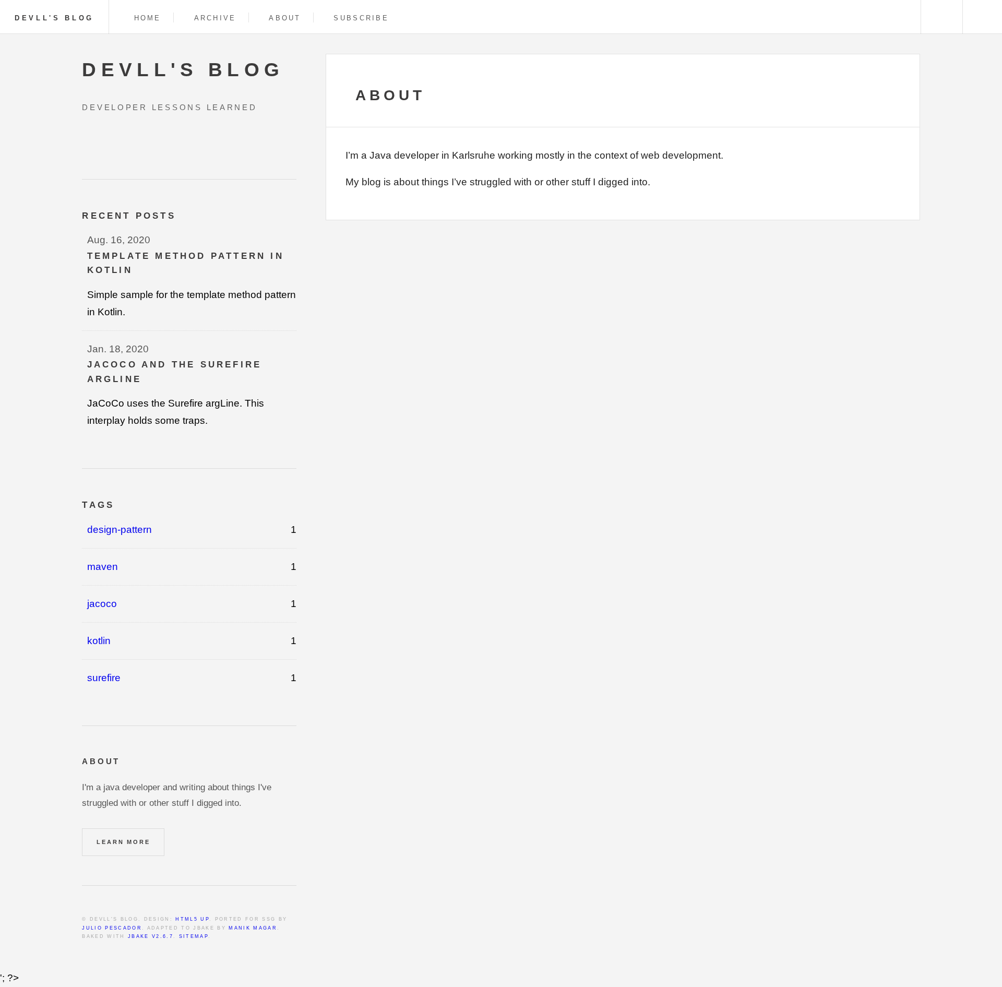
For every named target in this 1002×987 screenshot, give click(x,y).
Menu (982, 17)
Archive (215, 18)
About (285, 18)
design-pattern (119, 529)
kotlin (99, 640)
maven (102, 566)
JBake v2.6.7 (150, 936)
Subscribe (360, 18)
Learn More (123, 842)
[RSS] (86, 141)
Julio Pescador (112, 928)
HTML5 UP (192, 919)
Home (147, 18)
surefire (104, 677)
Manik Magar (253, 928)
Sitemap (193, 936)
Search (940, 17)
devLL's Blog (54, 18)
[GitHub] (106, 141)
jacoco (102, 603)
